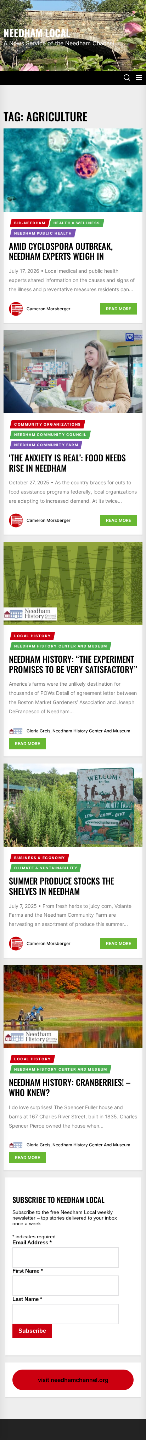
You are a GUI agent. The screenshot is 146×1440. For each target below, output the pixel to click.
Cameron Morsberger (49, 308)
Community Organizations (47, 424)
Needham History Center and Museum (60, 646)
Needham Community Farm (46, 445)
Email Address (32, 1242)
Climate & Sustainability (45, 868)
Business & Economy (39, 858)
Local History (32, 636)
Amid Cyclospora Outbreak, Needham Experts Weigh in (61, 251)
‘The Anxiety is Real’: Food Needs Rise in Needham (67, 462)
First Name (27, 1271)
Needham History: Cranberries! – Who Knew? (69, 1087)
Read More (118, 308)
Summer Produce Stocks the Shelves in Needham (61, 885)
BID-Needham (30, 223)
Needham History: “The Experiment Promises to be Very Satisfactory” (73, 663)
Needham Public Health (43, 233)
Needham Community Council (50, 434)
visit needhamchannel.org (73, 1379)
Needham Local (37, 32)
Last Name (27, 1299)
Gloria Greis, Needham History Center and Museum (78, 730)
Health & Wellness (77, 223)
